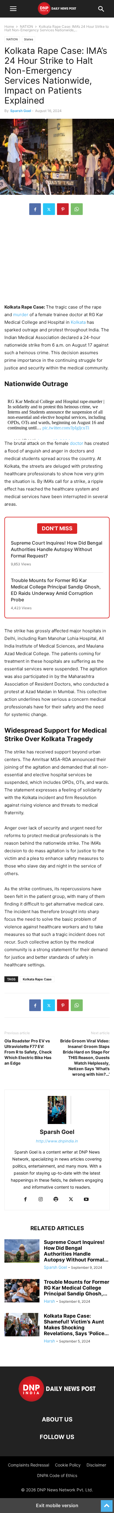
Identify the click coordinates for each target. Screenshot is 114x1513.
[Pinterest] (63, 209)
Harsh (49, 1301)
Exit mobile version (57, 1505)
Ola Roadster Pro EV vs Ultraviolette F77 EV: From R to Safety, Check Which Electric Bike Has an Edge (28, 1052)
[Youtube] (86, 1199)
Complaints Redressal (28, 1464)
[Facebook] (35, 209)
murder (20, 314)
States (28, 39)
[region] (57, 262)
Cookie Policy (68, 1464)
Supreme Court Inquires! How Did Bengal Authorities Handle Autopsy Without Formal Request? (56, 549)
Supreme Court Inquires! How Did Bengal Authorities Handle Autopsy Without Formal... (76, 1251)
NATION (26, 26)
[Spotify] (56, 1199)
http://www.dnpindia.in (57, 1141)
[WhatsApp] (77, 209)
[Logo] (57, 1401)
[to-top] (107, 1503)
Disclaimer (96, 1464)
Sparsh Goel (20, 111)
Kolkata (78, 322)
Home (9, 26)
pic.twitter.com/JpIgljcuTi (65, 427)
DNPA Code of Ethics (57, 1475)
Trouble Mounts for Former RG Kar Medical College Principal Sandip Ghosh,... (76, 1288)
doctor (76, 443)
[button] (13, 9)
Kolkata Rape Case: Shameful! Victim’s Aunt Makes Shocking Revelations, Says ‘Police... (76, 1324)
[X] (49, 209)
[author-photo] (57, 1123)
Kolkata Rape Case (37, 979)
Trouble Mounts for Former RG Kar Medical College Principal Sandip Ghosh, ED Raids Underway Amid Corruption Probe (56, 590)
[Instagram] (40, 1199)
